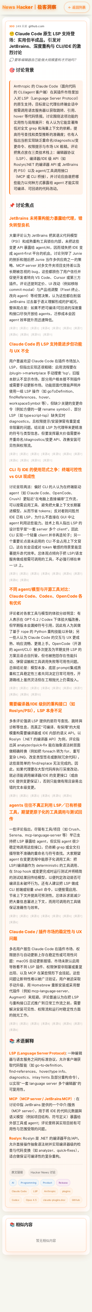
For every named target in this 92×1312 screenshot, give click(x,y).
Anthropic (49, 1191)
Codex (15, 1199)
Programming (28, 1182)
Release (63, 1182)
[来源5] (56, 328)
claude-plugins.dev (54, 1199)
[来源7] (78, 328)
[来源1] (13, 328)
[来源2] (24, 328)
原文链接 (17, 1172)
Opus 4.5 (31, 1199)
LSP (35, 1191)
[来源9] (24, 334)
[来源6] (67, 328)
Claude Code (19, 1191)
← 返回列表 (77, 7)
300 (11, 26)
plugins (66, 1191)
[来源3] (34, 328)
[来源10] (36, 334)
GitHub (76, 1199)
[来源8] (13, 334)
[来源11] (48, 334)
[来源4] (45, 328)
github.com (36, 26)
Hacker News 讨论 (43, 1172)
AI (13, 1182)
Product (47, 1182)
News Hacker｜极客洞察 (29, 7)
